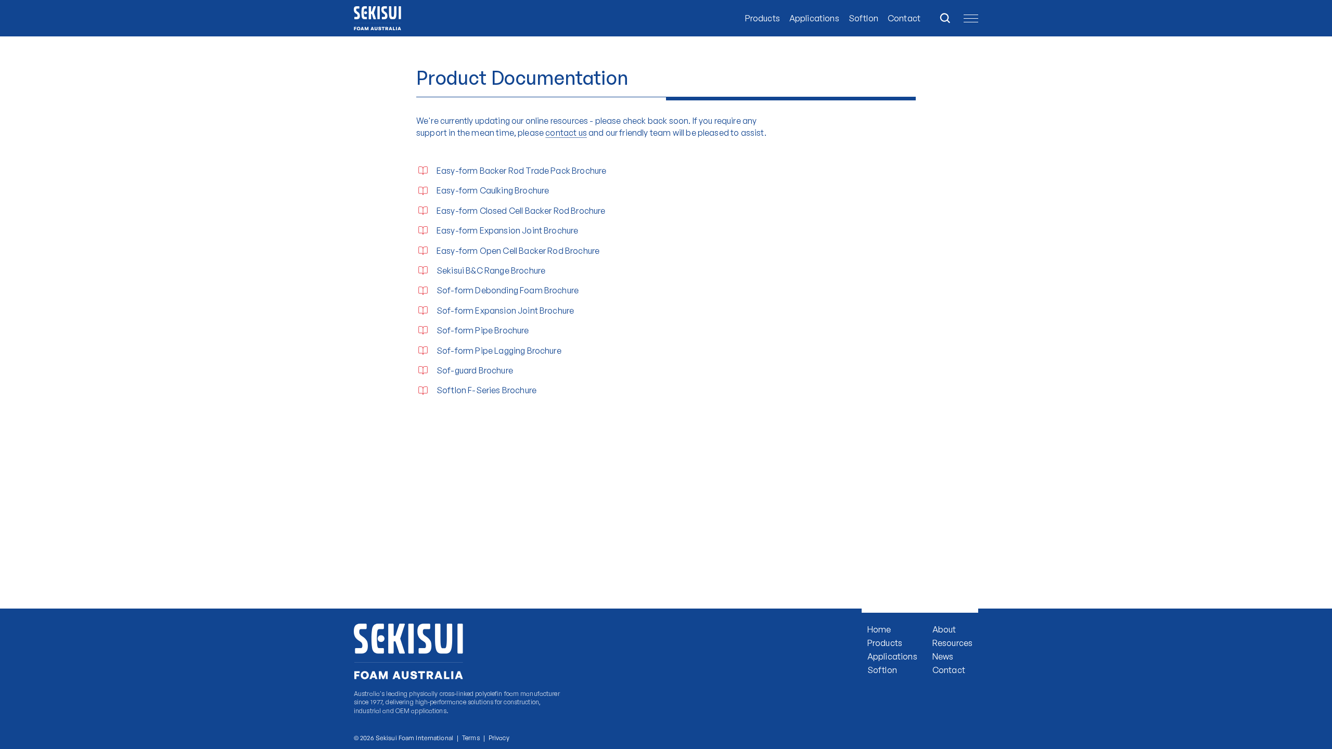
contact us (566, 132)
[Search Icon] (945, 18)
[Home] (384, 18)
